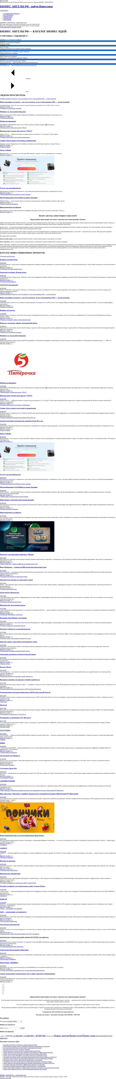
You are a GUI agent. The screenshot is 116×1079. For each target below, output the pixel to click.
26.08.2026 (3, 288)
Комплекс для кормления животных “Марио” (17, 554)
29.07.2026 (3, 558)
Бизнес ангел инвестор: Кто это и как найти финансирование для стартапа (25, 1069)
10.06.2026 (3, 928)
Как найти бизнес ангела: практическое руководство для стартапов (22, 1060)
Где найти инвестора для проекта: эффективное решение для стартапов (24, 1064)
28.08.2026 (3, 275)
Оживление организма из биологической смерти (18, 654)
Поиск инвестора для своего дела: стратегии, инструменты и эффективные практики (28, 1052)
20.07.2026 (3, 657)
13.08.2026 (3, 339)
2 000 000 (48, 1036)
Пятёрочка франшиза (8, 121)
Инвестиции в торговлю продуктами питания (17, 500)
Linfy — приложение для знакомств (13, 912)
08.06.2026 (3, 953)
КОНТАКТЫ (7, 20)
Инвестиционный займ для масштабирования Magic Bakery (22, 835)
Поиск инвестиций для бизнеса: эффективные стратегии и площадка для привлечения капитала (31, 1067)
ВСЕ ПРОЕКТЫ (8, 15)
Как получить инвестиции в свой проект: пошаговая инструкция (22, 1048)
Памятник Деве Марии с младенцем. (13, 618)
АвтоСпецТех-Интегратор (9, 592)
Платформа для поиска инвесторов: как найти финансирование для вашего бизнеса (27, 1061)
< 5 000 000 (17, 1036)
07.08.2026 (3, 424)
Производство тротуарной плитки (12, 605)
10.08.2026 (3, 386)
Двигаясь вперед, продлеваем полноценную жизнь (18, 642)
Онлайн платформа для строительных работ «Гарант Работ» (22, 886)
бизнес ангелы (61, 1035)
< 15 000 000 (28, 1036)
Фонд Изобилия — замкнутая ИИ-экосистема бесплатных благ (23, 567)
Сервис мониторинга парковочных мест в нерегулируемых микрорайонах (27, 974)
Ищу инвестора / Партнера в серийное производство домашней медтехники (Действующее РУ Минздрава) (39, 794)
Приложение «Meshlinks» (9, 963)
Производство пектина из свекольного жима (16, 580)
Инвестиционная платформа (10, 207)
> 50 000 (2, 1036)
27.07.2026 (3, 608)
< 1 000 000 (8, 1036)
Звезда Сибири (5, 150)
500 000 (52, 1036)
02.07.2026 (3, 733)
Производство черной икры (10, 874)
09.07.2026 (3, 695)
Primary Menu (4, 10)
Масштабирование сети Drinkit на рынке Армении (18, 198)
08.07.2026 (3, 708)
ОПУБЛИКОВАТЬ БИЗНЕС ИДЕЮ (10, 27)
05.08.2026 (3, 490)
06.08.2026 (3, 437)
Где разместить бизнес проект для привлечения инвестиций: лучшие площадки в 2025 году (30, 1057)
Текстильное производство (10, 924)
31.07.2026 (3, 516)
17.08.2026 (3, 313)
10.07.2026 (3, 683)
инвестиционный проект (104, 1036)
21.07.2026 (3, 645)
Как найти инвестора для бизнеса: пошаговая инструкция (20, 1045)
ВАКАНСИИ (7, 18)
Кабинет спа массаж (7, 310)
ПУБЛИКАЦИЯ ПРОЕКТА (11, 13)
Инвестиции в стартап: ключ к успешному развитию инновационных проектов (26, 1046)
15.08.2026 (3, 326)
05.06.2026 (3, 977)
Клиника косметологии (8, 260)
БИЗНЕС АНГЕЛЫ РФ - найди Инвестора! (26, 6)
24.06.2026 (3, 771)
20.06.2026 (3, 797)
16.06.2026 (3, 851)
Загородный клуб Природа (10, 756)
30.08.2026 (3, 263)
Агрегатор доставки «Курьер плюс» (13, 272)
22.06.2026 (3, 784)
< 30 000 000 (40, 1035)
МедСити (3, 705)
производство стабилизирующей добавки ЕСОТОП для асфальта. (24, 937)
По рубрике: (3, 1021)
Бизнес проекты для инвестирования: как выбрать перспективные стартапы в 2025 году (29, 1063)
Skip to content (4, 0)
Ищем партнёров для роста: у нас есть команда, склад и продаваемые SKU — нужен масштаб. (35, 102)
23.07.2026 (3, 621)
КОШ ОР (3, 899)
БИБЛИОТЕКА (8, 16)
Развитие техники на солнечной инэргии (15, 629)
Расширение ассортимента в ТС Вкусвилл (15, 718)
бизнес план (89, 1035)
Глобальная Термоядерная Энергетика (14, 950)
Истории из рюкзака (7, 861)
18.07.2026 (3, 670)
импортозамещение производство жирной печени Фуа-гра (21, 421)
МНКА (2, 743)
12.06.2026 (3, 915)
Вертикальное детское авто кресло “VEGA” (16, 131)
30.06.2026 (3, 746)
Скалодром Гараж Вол (8, 768)
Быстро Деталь (5, 667)
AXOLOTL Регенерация (9, 285)
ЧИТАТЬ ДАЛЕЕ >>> (6, 107)
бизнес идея (76, 1035)
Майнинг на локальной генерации (13, 112)
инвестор (3, 1038)
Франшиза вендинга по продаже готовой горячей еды (20, 680)
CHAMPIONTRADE (7, 781)
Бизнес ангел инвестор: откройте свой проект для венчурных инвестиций (24, 1054)
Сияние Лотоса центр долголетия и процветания (18, 140)
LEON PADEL (5, 730)
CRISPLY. (3, 848)
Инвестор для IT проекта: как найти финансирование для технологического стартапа (28, 1058)
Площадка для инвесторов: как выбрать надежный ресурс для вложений (24, 1066)
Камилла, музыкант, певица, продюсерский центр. (18, 323)
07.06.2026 (3, 966)
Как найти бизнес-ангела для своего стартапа (16, 1049)
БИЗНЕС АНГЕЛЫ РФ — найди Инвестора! (13, 1075)
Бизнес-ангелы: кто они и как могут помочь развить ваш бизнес (22, 1051)
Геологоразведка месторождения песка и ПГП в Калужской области (25, 692)
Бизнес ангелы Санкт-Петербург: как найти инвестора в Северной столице (25, 1055)
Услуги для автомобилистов (10, 188)
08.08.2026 (3, 411)
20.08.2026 (3, 301)
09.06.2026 (3, 940)
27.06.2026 (3, 759)
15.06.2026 (3, 889)
